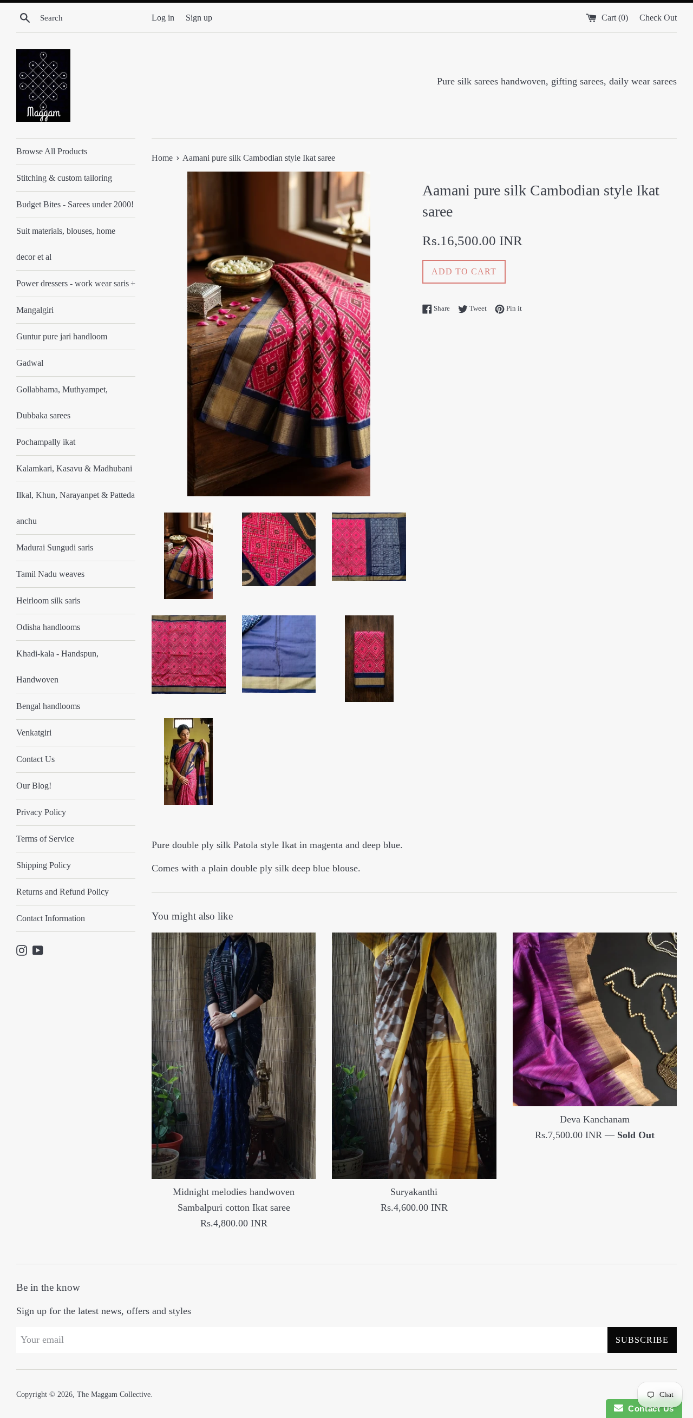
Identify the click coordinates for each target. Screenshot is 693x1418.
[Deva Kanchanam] (595, 1019)
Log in (163, 18)
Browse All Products (51, 151)
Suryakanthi (413, 1191)
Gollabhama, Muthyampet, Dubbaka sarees (62, 402)
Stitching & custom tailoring (64, 177)
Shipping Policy (43, 865)
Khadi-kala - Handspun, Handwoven (57, 666)
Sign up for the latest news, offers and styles (103, 1310)
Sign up (199, 18)
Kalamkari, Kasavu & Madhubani (74, 468)
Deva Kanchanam (595, 1119)
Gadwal (29, 362)
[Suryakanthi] (414, 1056)
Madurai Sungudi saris (54, 547)
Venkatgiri (33, 732)
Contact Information (50, 918)
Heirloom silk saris (48, 600)
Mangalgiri (35, 309)
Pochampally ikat (45, 442)
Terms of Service (45, 838)
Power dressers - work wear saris (75, 283)
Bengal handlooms (48, 706)
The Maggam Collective (114, 1394)
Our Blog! (33, 785)
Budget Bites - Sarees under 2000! (75, 204)
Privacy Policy (41, 812)
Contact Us (35, 759)
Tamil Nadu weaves (50, 574)
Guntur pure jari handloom (61, 336)
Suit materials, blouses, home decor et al (65, 243)
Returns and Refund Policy (62, 891)
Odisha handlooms (48, 627)
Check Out (658, 18)
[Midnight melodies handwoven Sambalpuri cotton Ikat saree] (234, 1056)
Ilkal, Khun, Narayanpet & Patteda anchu (75, 508)
